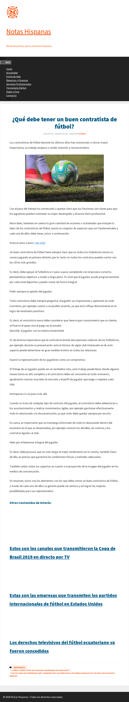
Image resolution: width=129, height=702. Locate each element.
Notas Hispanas (28, 31)
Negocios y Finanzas (17, 80)
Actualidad (12, 72)
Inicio (9, 68)
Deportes (19, 667)
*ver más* (40, 243)
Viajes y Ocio (12, 91)
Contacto (11, 95)
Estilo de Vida (13, 76)
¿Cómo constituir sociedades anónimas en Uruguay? (40, 670)
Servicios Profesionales (18, 84)
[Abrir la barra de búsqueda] (2, 58)
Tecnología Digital (16, 87)
